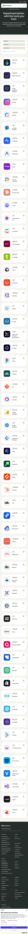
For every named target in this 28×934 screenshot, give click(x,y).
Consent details (4, 924)
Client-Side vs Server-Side (7, 873)
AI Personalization (5, 851)
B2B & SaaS (17, 857)
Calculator (3, 887)
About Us (16, 879)
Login (20, 1)
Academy (3, 881)
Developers (17, 867)
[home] (7, 5)
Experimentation (5, 836)
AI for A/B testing (5, 871)
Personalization (4, 867)
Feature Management (6, 838)
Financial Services (18, 847)
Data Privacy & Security (6, 848)
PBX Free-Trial (4, 840)
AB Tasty (3, 900)
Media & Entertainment (19, 855)
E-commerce (17, 849)
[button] (24, 1)
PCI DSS (16, 898)
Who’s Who (4, 889)
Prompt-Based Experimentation (5, 863)
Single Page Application (6, 850)
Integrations (4, 853)
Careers (16, 881)
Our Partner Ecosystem (6, 907)
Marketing (17, 864)
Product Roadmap (5, 885)
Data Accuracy (4, 846)
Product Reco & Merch (6, 844)
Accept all (14, 927)
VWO (3, 898)
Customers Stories (5, 879)
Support (16, 885)
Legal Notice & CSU (18, 896)
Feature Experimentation (6, 869)
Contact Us (17, 883)
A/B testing (4, 860)
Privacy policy (14, 924)
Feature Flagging (5, 865)
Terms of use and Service (20, 892)
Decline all (14, 930)
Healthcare (17, 845)
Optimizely (4, 896)
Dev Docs (3, 883)
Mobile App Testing (5, 842)
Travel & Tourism (18, 853)
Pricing (16, 836)
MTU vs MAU (17, 838)
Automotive (17, 851)
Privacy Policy (17, 894)
